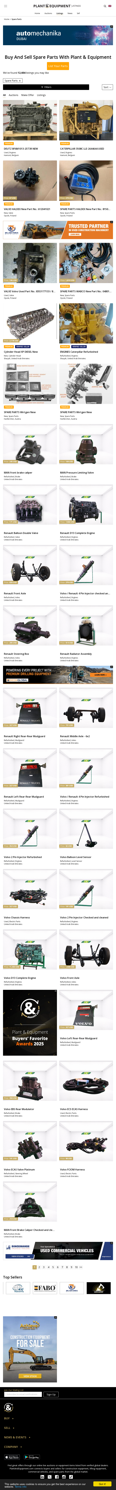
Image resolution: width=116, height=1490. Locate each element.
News (70, 13)
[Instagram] (65, 1476)
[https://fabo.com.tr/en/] (19, 1288)
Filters (47, 87)
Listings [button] (41, 95)
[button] (58, 1419)
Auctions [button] (13, 95)
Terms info (20, 1486)
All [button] (4, 95)
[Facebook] (58, 1476)
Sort (106, 87)
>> (80, 1267)
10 (76, 1267)
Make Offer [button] (27, 95)
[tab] (4, 95)
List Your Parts (58, 66)
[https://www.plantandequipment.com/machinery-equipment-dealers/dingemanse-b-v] (58, 1251)
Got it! (102, 1484)
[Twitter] (51, 1476)
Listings (59, 13)
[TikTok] (72, 1476)
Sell (78, 13)
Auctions (48, 13)
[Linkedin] (44, 1476)
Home (37, 13)
